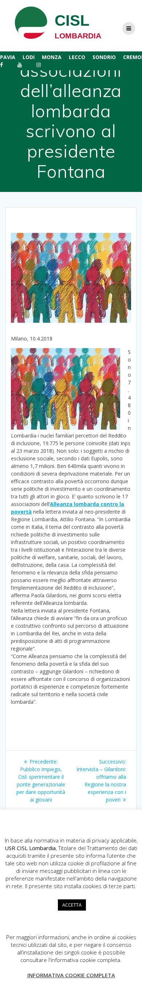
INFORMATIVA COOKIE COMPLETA (71, 975)
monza (52, 57)
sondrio (104, 57)
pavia (7, 57)
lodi (29, 57)
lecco (77, 57)
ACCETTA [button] (72, 905)
